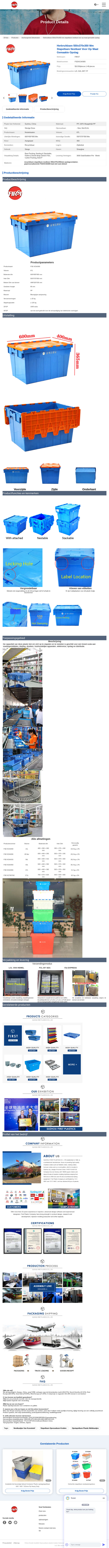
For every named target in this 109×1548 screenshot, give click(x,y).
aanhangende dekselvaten (31, 37)
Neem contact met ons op (47, 1529)
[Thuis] (14, 1512)
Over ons (42, 1511)
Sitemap (17, 1543)
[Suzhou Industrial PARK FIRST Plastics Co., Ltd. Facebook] (4, 1522)
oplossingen (43, 1520)
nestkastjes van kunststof (24, 1428)
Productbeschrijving (49, 109)
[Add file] (66, 1544)
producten (42, 1515)
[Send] (103, 1544)
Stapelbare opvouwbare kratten (53, 1428)
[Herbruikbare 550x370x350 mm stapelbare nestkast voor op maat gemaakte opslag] (28, 66)
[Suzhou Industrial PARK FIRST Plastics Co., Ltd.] (14, 4)
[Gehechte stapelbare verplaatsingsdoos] (81, 1466)
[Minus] (103, 1498)
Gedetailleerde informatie (17, 109)
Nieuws (41, 1524)
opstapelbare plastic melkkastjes (85, 1428)
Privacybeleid (7, 1543)
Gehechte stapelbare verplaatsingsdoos (81, 1484)
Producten (14, 37)
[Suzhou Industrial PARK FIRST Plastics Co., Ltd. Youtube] (10, 1522)
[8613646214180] (15, 1522)
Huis (6, 37)
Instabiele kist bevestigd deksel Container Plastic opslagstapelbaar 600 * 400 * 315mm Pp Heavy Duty (27, 1485)
